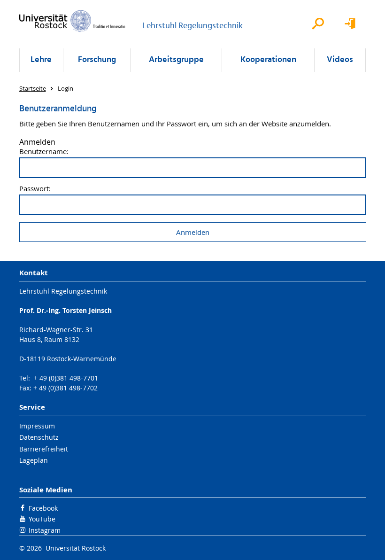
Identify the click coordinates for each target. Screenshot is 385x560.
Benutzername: (44, 151)
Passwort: (35, 188)
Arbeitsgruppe (176, 60)
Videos (340, 60)
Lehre (41, 60)
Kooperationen (268, 60)
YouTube (42, 518)
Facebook (43, 508)
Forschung (97, 60)
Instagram (45, 530)
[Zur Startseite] (72, 20)
